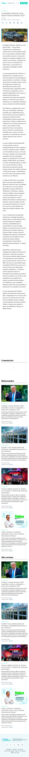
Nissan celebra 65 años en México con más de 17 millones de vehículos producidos (14, 491)
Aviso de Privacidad (9, 750)
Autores (17, 750)
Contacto (14, 749)
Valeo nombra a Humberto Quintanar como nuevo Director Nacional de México (12, 534)
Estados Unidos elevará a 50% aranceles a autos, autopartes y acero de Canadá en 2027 (12, 408)
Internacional (5, 445)
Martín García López (6, 421)
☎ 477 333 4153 (15, 752)
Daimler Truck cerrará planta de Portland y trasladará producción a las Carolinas (14, 449)
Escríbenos (23, 750)
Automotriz (4, 11)
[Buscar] (18, 3)
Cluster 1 (3, 18)
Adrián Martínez (5, 462)
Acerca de (20, 749)
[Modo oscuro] (16, 3)
